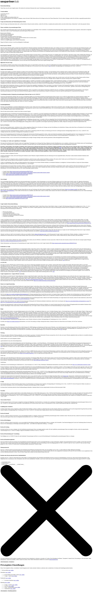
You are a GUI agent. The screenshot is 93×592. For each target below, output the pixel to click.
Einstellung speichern (12, 590)
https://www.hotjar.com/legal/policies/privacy (9, 318)
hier (50, 66)
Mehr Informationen (4, 561)
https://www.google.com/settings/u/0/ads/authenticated (44, 280)
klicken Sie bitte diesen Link (40, 234)
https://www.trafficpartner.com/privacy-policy (81, 364)
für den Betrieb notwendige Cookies (14, 574)
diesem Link (65, 375)
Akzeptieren (11, 561)
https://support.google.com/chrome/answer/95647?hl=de (21, 171)
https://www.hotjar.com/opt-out (13, 321)
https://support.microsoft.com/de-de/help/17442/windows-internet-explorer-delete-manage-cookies (29, 172)
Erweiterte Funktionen (12, 580)
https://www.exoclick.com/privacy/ (27, 353)
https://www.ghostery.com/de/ (71, 189)
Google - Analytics (11, 584)
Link (64, 260)
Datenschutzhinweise (53, 559)
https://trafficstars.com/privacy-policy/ (41, 360)
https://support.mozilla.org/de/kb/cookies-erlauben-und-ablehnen (19, 173)
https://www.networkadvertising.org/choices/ (35, 279)
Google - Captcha (11, 575)
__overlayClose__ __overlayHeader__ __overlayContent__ (12, 464)
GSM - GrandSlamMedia (12, 587)
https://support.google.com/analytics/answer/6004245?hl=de (79, 223)
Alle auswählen (5, 570)
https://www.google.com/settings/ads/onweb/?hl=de (11, 240)
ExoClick (9, 586)
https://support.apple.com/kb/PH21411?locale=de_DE (16, 174)
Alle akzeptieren (4, 590)
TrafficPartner (10, 588)
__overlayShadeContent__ (6, 462)
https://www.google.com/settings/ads (22, 298)
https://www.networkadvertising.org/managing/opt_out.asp (77, 301)
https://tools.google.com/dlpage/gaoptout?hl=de (49, 230)
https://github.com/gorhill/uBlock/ (7, 190)
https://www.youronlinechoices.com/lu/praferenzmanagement (13, 302)
